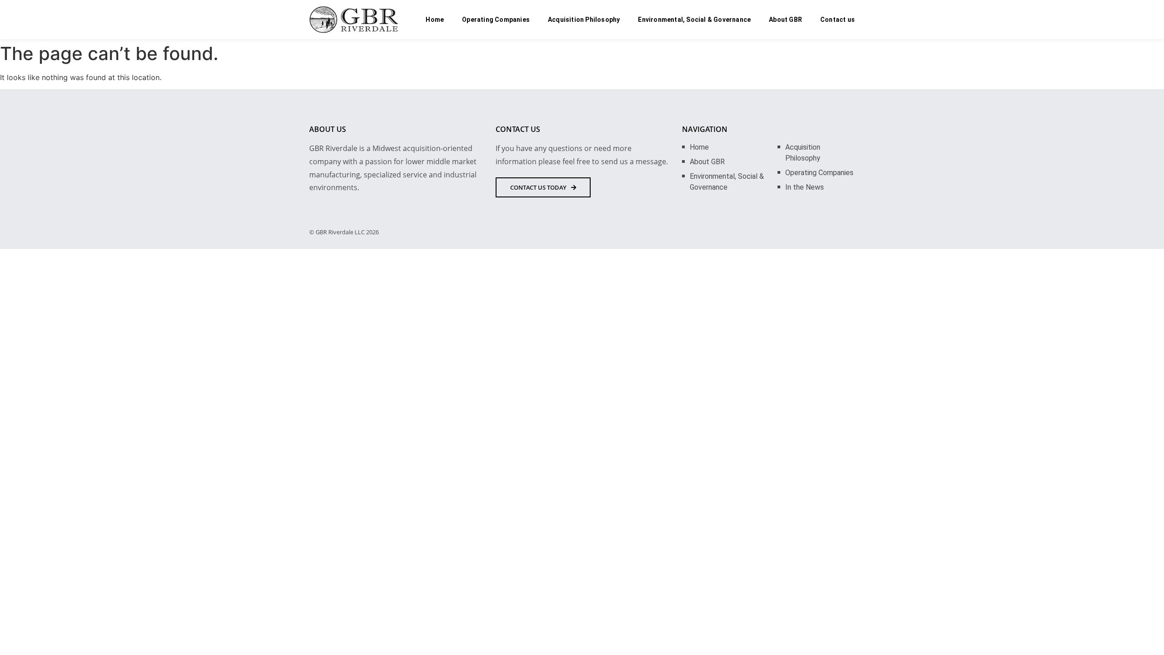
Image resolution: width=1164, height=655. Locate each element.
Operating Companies (496, 19)
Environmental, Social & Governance (694, 19)
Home (435, 19)
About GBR (785, 19)
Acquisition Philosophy (584, 19)
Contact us (837, 19)
